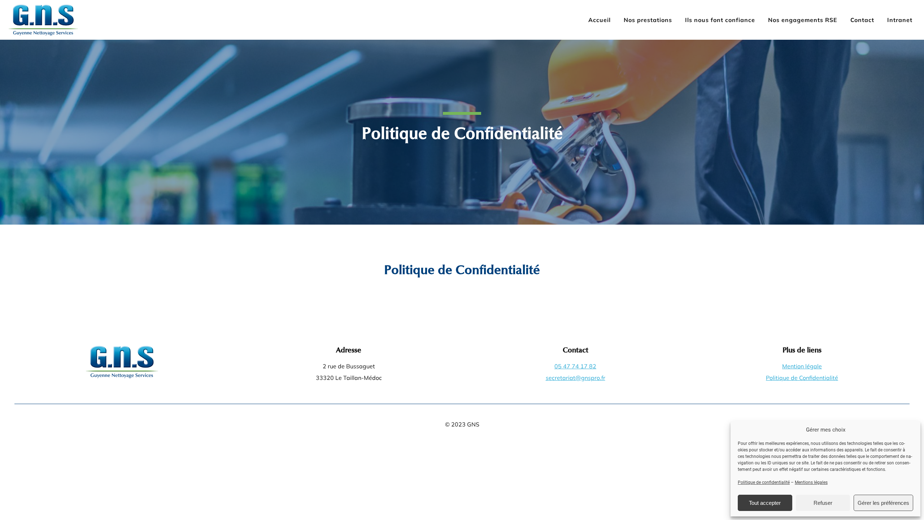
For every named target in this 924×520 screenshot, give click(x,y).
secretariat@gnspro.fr (575, 377)
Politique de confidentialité (764, 482)
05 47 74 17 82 (575, 366)
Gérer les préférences (883, 503)
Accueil (599, 19)
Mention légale (802, 366)
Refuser (823, 503)
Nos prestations (648, 19)
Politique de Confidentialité (802, 377)
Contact (862, 19)
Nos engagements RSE (802, 19)
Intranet (899, 19)
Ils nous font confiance (720, 19)
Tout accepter (765, 503)
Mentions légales (811, 482)
